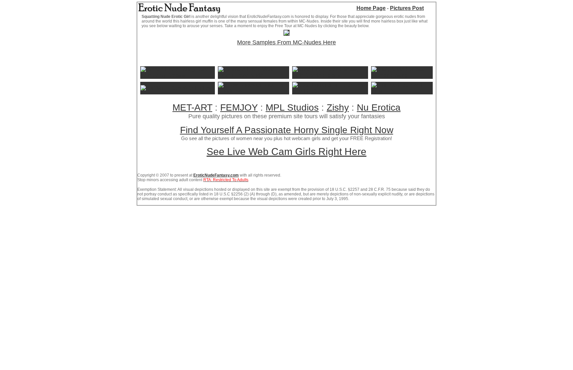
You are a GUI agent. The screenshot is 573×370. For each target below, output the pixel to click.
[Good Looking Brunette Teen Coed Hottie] (330, 91)
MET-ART (192, 107)
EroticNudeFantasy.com (216, 175)
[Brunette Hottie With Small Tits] (401, 91)
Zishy (338, 107)
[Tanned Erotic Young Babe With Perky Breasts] (178, 75)
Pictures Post (407, 8)
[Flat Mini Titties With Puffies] (176, 88)
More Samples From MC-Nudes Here (286, 42)
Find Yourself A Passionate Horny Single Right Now (286, 130)
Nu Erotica (379, 107)
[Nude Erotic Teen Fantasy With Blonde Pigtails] (330, 75)
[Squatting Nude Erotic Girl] (286, 33)
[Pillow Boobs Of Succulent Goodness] (253, 91)
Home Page (371, 8)
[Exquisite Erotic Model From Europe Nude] (253, 75)
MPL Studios (292, 107)
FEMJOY (239, 107)
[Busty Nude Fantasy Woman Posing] (401, 75)
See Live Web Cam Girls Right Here (286, 151)
